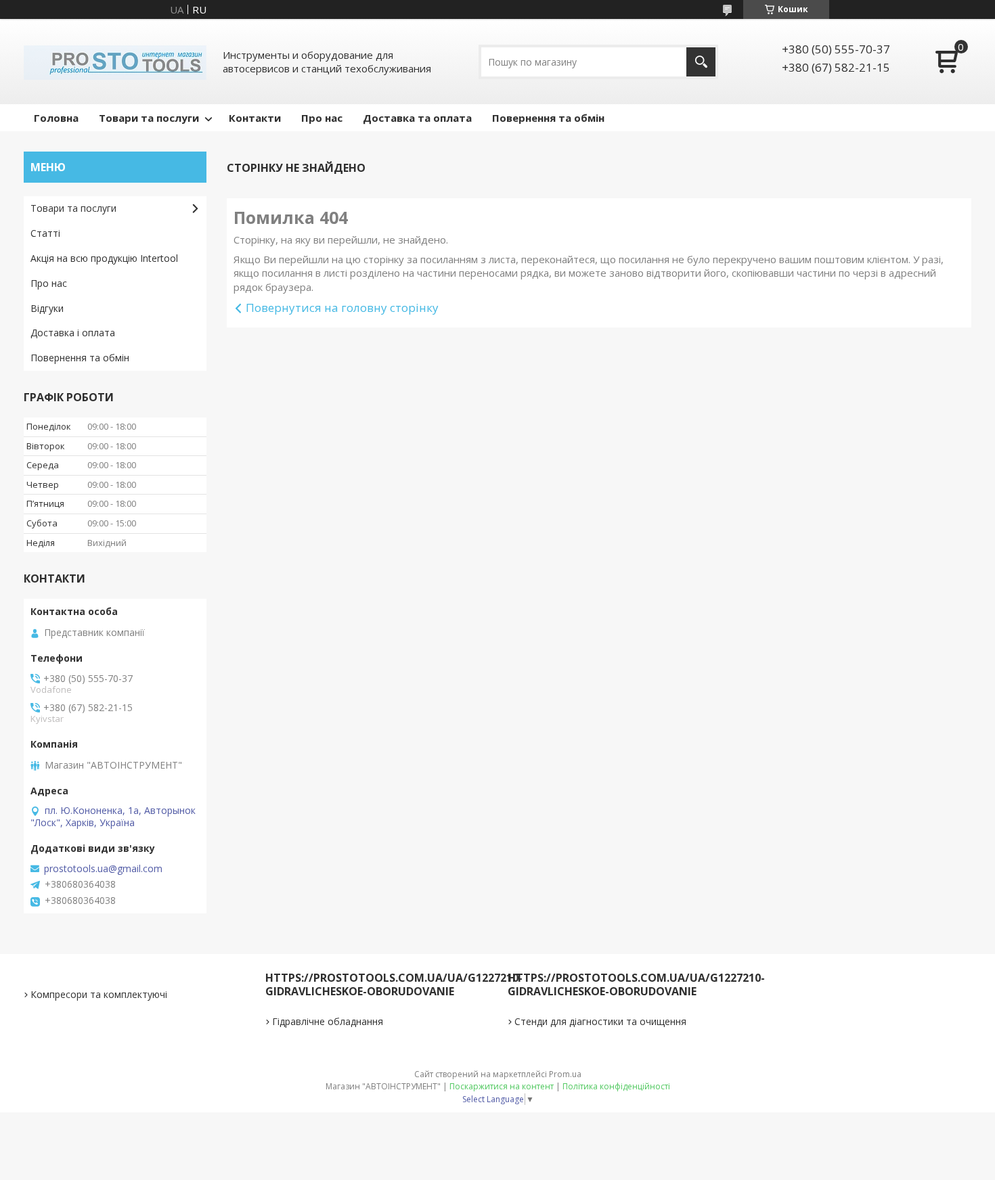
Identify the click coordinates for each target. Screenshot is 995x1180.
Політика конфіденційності (616, 1086)
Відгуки (47, 308)
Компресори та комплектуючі (98, 994)
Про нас (321, 117)
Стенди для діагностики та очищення (600, 1021)
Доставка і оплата (72, 332)
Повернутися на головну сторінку (342, 307)
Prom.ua (565, 1074)
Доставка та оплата (417, 117)
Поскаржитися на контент (501, 1086)
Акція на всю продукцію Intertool (104, 258)
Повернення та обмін (548, 117)
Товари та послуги (149, 117)
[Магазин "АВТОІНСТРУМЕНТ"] (115, 61)
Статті (45, 233)
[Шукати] (700, 61)
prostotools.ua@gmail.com (103, 869)
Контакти (255, 117)
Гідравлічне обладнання (327, 1021)
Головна (56, 117)
